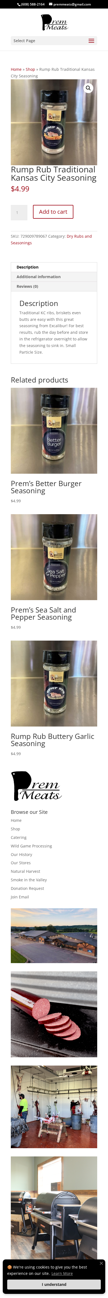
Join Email (20, 896)
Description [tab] (27, 267)
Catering (19, 837)
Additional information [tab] (39, 276)
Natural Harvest (25, 871)
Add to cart (53, 211)
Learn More (62, 1273)
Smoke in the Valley (29, 879)
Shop (30, 69)
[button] (88, 88)
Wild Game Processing (31, 846)
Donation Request (27, 888)
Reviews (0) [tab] (27, 286)
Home (16, 69)
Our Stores (21, 862)
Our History (21, 854)
